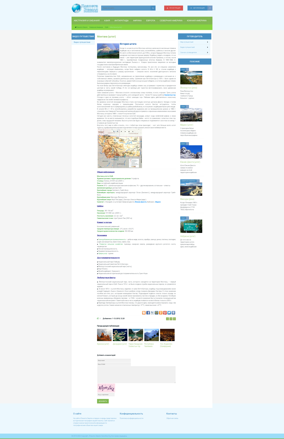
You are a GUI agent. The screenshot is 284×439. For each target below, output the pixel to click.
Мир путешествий (186, 42)
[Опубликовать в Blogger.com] (144, 312)
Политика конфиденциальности (131, 418)
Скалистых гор (170, 95)
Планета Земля (81, 27)
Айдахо (158, 202)
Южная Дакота (140, 202)
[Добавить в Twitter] (169, 312)
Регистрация (174, 8)
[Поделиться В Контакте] (173, 312)
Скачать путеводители (188, 52)
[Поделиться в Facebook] (148, 312)
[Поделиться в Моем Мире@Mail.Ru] (156, 312)
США (106, 27)
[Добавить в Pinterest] (165, 312)
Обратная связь (172, 418)
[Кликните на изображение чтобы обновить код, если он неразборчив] (106, 388)
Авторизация (199, 8)
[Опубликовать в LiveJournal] (152, 312)
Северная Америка (96, 27)
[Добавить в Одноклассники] (161, 312)
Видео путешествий (187, 47)
